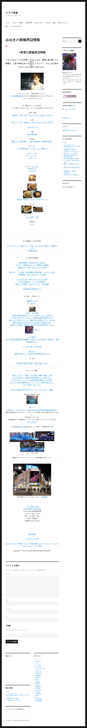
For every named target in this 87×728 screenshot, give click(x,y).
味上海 (29, 134)
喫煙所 (21, 23)
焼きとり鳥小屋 (48, 122)
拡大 (40, 322)
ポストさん (13, 382)
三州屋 (25, 115)
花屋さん (47, 246)
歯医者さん (54, 246)
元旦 (45, 363)
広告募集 (44, 497)
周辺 (34, 325)
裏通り (32, 320)
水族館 (27, 375)
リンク (35, 546)
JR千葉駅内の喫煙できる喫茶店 (71, 158)
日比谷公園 (38, 346)
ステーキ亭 (19, 122)
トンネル (51, 325)
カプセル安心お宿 (22, 279)
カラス (46, 272)
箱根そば (19, 199)
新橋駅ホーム (43, 380)
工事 (37, 325)
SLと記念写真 (34, 322)
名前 (7, 600)
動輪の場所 (19, 339)
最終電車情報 (23, 262)
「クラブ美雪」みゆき (32, 506)
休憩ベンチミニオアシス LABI (38, 279)
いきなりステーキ (32, 127)
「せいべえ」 (35, 166)
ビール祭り (52, 272)
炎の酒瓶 (37, 688)
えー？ (37, 659)
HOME (20, 543)
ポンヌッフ (44, 199)
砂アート (20, 380)
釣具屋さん (51, 339)
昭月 (21, 115)
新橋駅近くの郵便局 (42, 265)
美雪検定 (37, 692)
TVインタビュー (27, 318)
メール (54, 543)
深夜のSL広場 (17, 322)
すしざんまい (48, 115)
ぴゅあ (13, 122)
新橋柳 (40, 375)
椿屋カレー (44, 148)
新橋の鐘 (36, 318)
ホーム (8, 23)
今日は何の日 (38, 674)
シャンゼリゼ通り (28, 346)
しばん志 (15, 378)
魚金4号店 (15, 115)
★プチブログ (13, 543)
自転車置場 (26, 289)
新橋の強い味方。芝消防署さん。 (72, 174)
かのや (33, 199)
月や (8, 691)
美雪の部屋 (33, 543)
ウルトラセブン (43, 389)
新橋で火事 (37, 363)
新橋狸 (51, 389)
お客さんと (38, 661)
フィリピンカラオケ (40, 668)
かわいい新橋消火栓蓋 (18, 389)
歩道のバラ (21, 378)
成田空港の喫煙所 (68, 157)
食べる (37, 697)
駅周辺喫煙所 (38, 700)
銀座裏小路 (32, 354)
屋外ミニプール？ (17, 375)
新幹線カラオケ (46, 322)
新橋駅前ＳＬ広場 (32, 301)
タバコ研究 (38, 666)
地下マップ (35, 339)
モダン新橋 (33, 375)
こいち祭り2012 (16, 318)
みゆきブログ (39, 23)
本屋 (32, 246)
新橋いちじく (48, 378)
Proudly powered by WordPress (21, 720)
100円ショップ (24, 246)
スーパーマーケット (13, 246)
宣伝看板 (25, 339)
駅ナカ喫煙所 (38, 699)
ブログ (30, 546)
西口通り (50, 380)
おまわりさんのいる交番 (39, 267)
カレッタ (26, 354)
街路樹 (37, 695)
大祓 (31, 325)
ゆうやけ (14, 380)
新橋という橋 (48, 375)
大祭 (36, 330)
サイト (7, 616)
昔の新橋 (32, 378)
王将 (37, 217)
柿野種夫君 (38, 686)
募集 (54, 23)
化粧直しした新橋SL (16, 325)
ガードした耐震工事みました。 (44, 382)
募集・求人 (38, 677)
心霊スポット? (29, 389)
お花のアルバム (66, 117)
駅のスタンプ (13, 320)
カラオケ (18, 265)
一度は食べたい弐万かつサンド (14, 700)
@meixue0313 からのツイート (70, 130)
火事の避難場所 (22, 382)
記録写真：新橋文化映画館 (24, 363)
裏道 (41, 320)
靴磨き (46, 318)
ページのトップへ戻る (32, 539)
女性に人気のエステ (33, 274)
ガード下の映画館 (38, 282)
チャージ (47, 543)
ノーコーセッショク (12, 693)
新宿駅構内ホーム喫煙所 (70, 171)
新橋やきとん (28, 122)
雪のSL (28, 313)
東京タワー (32, 351)
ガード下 (32, 224)
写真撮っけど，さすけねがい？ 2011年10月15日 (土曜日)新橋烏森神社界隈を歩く (32, 410)
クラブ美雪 (12, 12)
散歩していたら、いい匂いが (71, 153)
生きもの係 (38, 690)
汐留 (21, 354)
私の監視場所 (34, 380)
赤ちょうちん (37, 385)
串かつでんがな (37, 122)
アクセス (26, 543)
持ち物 (37, 681)
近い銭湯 (21, 272)
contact (47, 23)
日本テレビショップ (24, 320)
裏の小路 (37, 320)
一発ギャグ (38, 670)
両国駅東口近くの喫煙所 (13, 698)
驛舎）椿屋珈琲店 (35, 141)
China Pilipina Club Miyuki (32, 509)
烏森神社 (27, 325)
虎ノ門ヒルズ (46, 354)
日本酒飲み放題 (32, 250)
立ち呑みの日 (26, 322)
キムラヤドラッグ (34, 284)
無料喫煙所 (22, 274)
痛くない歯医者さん (25, 282)
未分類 (37, 684)
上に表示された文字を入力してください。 (17, 630)
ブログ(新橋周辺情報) (16, 96)
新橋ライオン (16, 141)
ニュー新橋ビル (32, 337)
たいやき (33, 148)
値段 (29, 267)
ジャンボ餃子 (30, 217)
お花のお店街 (32, 534)
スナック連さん (32, 422)
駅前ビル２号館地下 (22, 284)
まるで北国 (35, 313)
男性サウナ (12, 272)
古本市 (38, 315)
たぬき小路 (48, 315)
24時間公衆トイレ (35, 289)
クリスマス (38, 665)
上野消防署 (66, 173)
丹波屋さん (26, 199)
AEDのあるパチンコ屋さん (37, 262)
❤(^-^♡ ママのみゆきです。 (14, 26)
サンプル (51, 318)
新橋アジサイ (39, 378)
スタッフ (41, 543)
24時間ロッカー (22, 267)
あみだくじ (30, 382)
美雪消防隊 (28, 23)
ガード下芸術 (27, 385)
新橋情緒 (38, 354)
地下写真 (42, 339)
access (14, 23)
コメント (8, 574)
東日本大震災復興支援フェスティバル (23, 315)
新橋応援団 (23, 141)
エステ (32, 248)
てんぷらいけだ (33, 115)
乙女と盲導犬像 (10, 339)
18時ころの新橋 (22, 427)
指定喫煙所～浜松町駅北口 (70, 155)
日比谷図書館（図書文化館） (34, 272)
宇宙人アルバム (62, 23)
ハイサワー (26, 380)
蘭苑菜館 (34, 134)
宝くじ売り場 (39, 246)
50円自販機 (45, 284)
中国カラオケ (38, 672)
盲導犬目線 (42, 325)
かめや (38, 199)
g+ (7, 543)
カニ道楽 (41, 115)
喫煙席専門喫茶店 (47, 141)
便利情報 (37, 675)
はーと (37, 663)
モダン (53, 320)
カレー (39, 148)
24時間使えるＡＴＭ (28, 265)
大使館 (27, 378)
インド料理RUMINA (22, 148)
